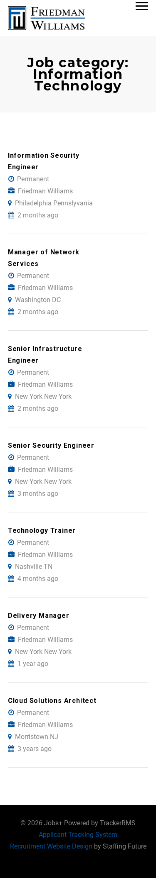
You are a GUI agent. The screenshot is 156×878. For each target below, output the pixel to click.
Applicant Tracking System (78, 835)
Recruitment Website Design (51, 846)
